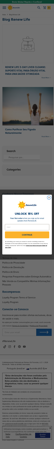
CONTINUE (27, 235)
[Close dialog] (49, 197)
